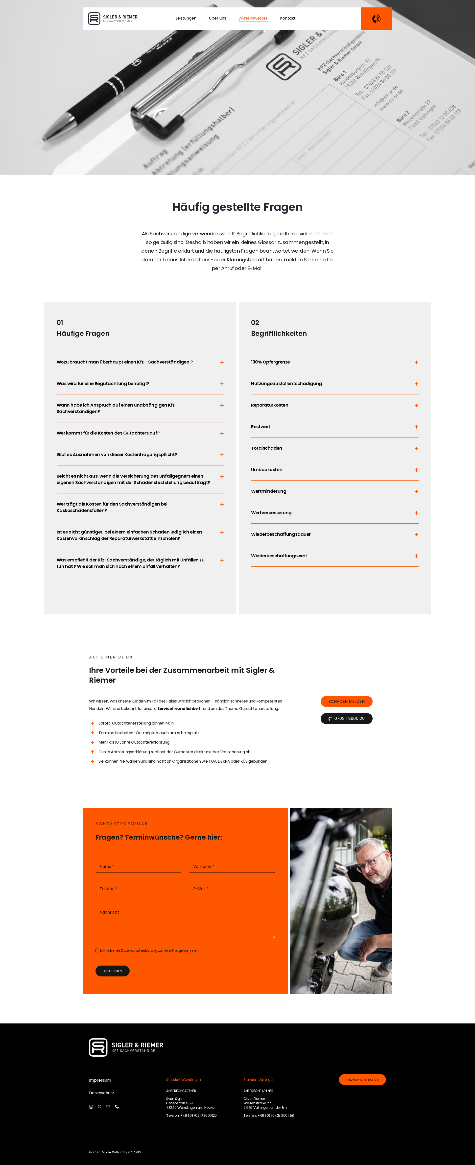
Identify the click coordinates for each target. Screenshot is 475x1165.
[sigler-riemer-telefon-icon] (376, 16)
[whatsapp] (99, 1107)
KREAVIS (134, 1152)
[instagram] (91, 1107)
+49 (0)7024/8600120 (198, 1115)
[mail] (108, 1107)
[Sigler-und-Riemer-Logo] (113, 14)
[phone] (117, 1107)
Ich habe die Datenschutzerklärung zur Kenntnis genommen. (149, 950)
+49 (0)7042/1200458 (276, 1115)
